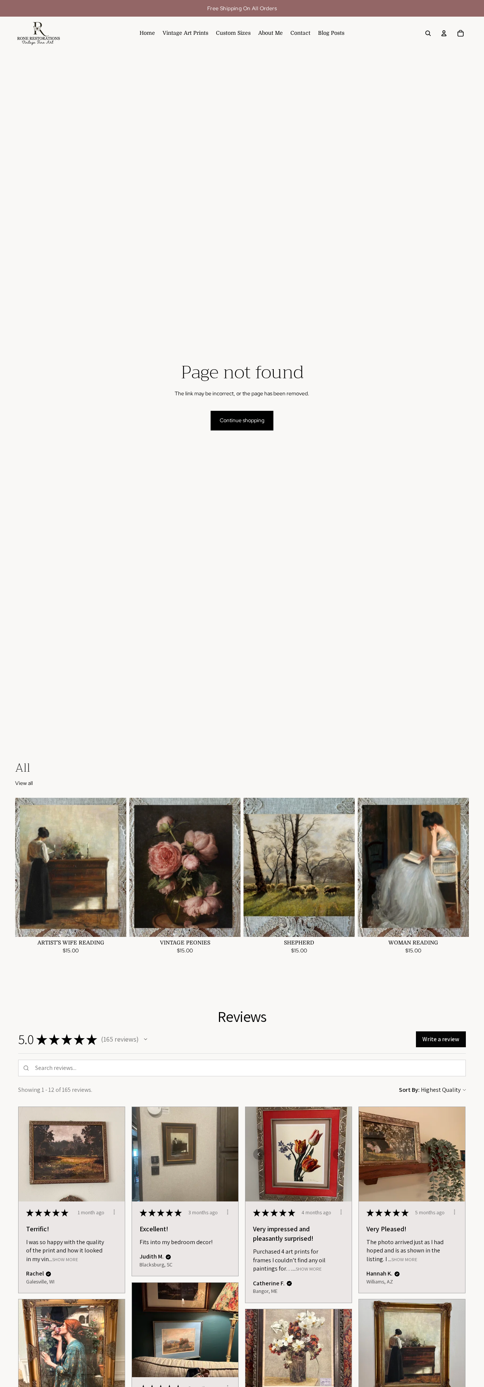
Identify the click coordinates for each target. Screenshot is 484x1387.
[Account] (444, 33)
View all (24, 783)
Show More (65, 1259)
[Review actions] (114, 1212)
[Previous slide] (26, 867)
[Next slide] (115, 867)
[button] (145, 1039)
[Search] (428, 33)
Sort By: (409, 1090)
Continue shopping (242, 420)
